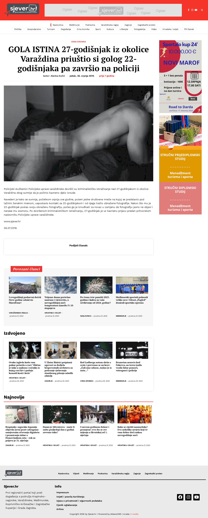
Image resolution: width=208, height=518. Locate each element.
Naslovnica (58, 25)
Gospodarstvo (34, 29)
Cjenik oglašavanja (66, 505)
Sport (98, 29)
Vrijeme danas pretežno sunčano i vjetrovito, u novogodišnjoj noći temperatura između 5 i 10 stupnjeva (59, 302)
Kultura (110, 29)
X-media (134, 514)
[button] (202, 10)
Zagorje (128, 25)
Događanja (66, 29)
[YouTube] (196, 10)
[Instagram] (192, 10)
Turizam (51, 29)
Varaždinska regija (110, 25)
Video (154, 29)
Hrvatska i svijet (170, 29)
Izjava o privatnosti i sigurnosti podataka (79, 500)
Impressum (62, 492)
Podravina (90, 25)
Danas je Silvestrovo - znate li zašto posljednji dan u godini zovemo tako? (59, 430)
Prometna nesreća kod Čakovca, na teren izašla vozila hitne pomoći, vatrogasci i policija (129, 366)
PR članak (189, 29)
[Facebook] (188, 10)
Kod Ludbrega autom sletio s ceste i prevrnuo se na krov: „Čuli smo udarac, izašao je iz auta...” (96, 366)
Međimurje (74, 25)
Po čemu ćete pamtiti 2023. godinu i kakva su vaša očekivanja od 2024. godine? (95, 300)
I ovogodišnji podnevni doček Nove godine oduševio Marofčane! (25, 300)
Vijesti (76, 473)
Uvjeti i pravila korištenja (70, 496)
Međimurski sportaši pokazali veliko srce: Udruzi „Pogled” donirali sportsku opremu (132, 300)
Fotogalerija (139, 29)
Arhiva (60, 509)
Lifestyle (124, 29)
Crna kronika (83, 29)
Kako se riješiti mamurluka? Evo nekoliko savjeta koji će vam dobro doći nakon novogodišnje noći (133, 431)
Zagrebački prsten (146, 25)
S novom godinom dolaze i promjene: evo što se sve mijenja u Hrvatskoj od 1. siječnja (94, 431)
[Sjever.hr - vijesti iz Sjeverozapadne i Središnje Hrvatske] (21, 10)
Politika (18, 29)
